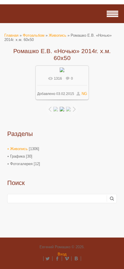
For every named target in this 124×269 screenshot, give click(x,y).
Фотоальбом (33, 35)
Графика (17, 156)
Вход (62, 254)
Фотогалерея (21, 164)
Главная (11, 35)
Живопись (57, 35)
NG (84, 93)
